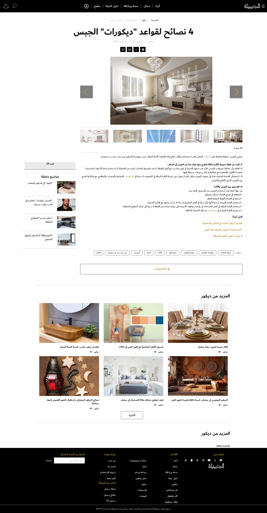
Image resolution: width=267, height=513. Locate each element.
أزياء (157, 6)
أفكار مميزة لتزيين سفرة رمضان (213, 347)
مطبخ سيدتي (110, 495)
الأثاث (160, 252)
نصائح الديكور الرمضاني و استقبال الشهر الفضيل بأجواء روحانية (73, 401)
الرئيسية (154, 20)
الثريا (149, 252)
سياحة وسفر (141, 472)
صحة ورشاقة (131, 6)
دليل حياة (173, 478)
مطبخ (97, 6)
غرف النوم (173, 252)
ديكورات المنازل (207, 252)
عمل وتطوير (141, 478)
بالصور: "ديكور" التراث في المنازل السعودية (222, 223)
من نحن (112, 461)
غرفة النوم (212, 210)
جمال (147, 6)
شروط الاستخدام (108, 472)
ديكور (144, 20)
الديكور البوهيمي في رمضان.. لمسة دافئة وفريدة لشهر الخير (200, 400)
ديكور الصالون (189, 252)
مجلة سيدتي (110, 489)
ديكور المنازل (226, 252)
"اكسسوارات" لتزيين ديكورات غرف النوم (223, 230)
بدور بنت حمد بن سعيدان (117, 252)
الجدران (137, 252)
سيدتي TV (111, 501)
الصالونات (129, 176)
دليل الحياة (112, 6)
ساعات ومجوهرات (138, 461)
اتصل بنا (112, 466)
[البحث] (14, 6)
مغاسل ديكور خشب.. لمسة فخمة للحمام (79, 347)
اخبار (144, 466)
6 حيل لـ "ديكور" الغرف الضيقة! (227, 236)
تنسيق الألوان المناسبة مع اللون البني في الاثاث (141, 347)
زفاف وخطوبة (171, 502)
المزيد (132, 415)
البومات (143, 496)
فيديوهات (142, 490)
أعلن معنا (111, 478)
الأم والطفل (172, 496)
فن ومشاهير (172, 490)
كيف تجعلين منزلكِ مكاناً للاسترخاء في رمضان (142, 400)
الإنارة (99, 252)
